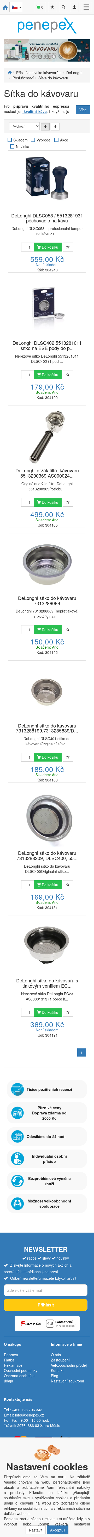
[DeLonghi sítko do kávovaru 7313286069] (47, 565)
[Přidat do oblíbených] (68, 247)
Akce (64, 140)
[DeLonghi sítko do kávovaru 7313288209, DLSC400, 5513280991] (47, 819)
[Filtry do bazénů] (47, 50)
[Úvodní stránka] (9, 72)
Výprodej (44, 140)
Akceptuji (57, 1530)
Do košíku (49, 247)
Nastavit (35, 1530)
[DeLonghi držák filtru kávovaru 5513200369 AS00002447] (47, 437)
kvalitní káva (34, 111)
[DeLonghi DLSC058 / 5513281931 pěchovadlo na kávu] (47, 182)
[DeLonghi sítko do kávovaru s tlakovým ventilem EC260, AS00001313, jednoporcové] (47, 947)
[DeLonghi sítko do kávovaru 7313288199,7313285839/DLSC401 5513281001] (47, 692)
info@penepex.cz (29, 1415)
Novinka (22, 146)
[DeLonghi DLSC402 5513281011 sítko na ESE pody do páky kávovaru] (47, 309)
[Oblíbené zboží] (52, 7)
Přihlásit (46, 1305)
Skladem (20, 140)
